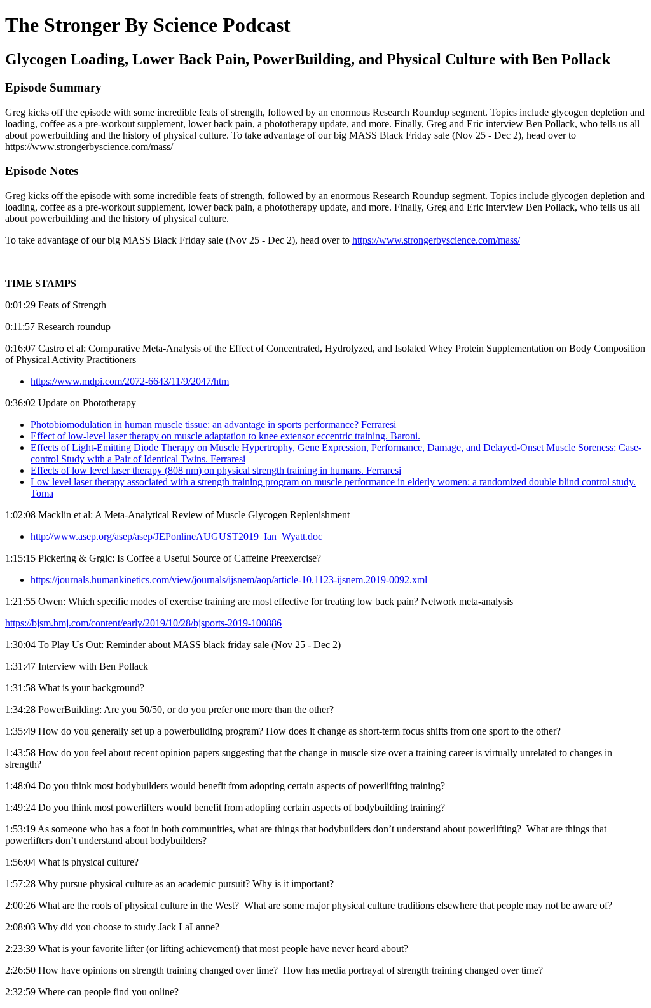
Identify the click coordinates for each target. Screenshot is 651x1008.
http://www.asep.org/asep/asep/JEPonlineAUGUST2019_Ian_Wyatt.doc (176, 536)
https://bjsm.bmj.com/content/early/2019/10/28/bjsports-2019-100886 (143, 623)
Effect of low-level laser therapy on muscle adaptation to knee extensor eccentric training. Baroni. (225, 436)
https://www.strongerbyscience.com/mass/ (436, 240)
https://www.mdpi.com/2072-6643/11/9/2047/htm (130, 381)
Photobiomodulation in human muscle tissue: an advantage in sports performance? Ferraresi (213, 424)
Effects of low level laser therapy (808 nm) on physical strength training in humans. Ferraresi (216, 470)
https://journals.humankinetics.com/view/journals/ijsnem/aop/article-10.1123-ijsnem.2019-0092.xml (229, 579)
